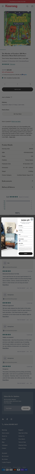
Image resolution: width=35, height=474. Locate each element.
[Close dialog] (31, 219)
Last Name (20, 230)
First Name (20, 225)
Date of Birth (21, 243)
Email (19, 234)
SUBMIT (25, 253)
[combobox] (20, 241)
